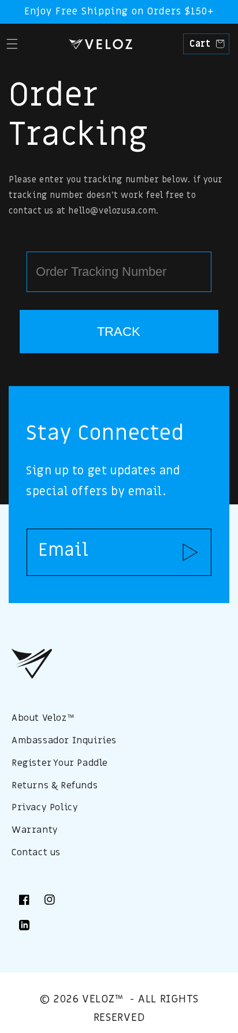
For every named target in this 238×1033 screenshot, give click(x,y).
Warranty (35, 830)
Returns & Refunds (55, 785)
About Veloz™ (43, 718)
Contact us (36, 852)
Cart (204, 44)
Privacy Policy (45, 807)
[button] (12, 44)
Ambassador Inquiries (64, 740)
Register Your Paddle (60, 763)
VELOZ (98, 999)
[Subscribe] (190, 552)
